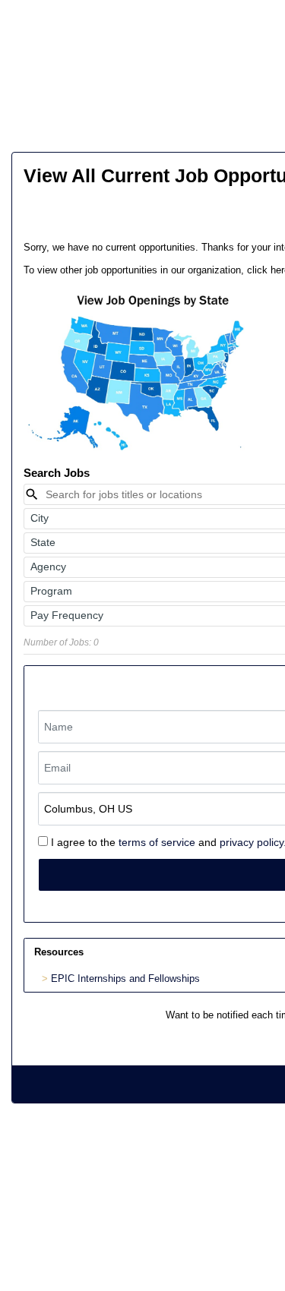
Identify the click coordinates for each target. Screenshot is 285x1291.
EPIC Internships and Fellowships (125, 978)
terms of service (157, 842)
